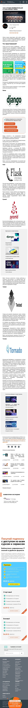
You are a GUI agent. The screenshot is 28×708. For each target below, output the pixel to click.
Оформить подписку (14, 610)
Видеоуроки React (19, 680)
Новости (4, 697)
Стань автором (6, 683)
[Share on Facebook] (9, 447)
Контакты (17, 685)
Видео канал (5, 674)
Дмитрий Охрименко (7, 476)
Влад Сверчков (7, 484)
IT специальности (6, 665)
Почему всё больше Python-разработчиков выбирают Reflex (17, 465)
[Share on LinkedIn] (16, 447)
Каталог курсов (6, 664)
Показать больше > (7, 487)
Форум (4, 677)
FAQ (16, 686)
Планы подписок (6, 667)
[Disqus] (12, 513)
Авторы (16, 688)
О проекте (17, 683)
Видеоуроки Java (19, 671)
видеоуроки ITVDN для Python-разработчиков (14, 439)
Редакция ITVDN (7, 460)
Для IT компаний (6, 685)
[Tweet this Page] (12, 447)
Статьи (4, 675)
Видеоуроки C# (18, 666)
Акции (4, 695)
